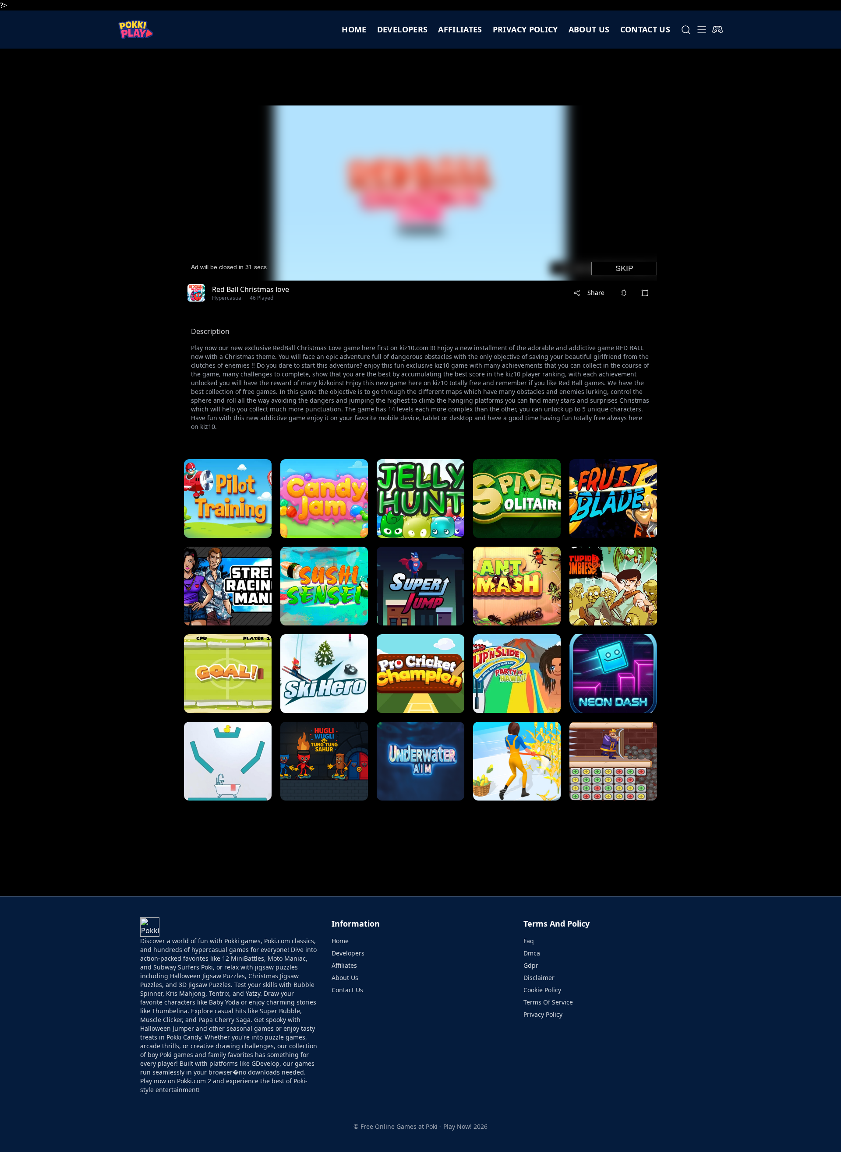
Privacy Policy (525, 29)
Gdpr (530, 965)
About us (589, 29)
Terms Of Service (548, 1002)
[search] (686, 30)
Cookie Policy (542, 990)
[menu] (701, 30)
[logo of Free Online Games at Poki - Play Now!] (135, 29)
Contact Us (347, 990)
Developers (402, 29)
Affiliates (460, 29)
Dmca (531, 953)
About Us (345, 977)
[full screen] (645, 293)
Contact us (645, 29)
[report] (624, 293)
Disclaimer (539, 977)
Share (595, 292)
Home (354, 29)
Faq (528, 941)
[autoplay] (717, 30)
